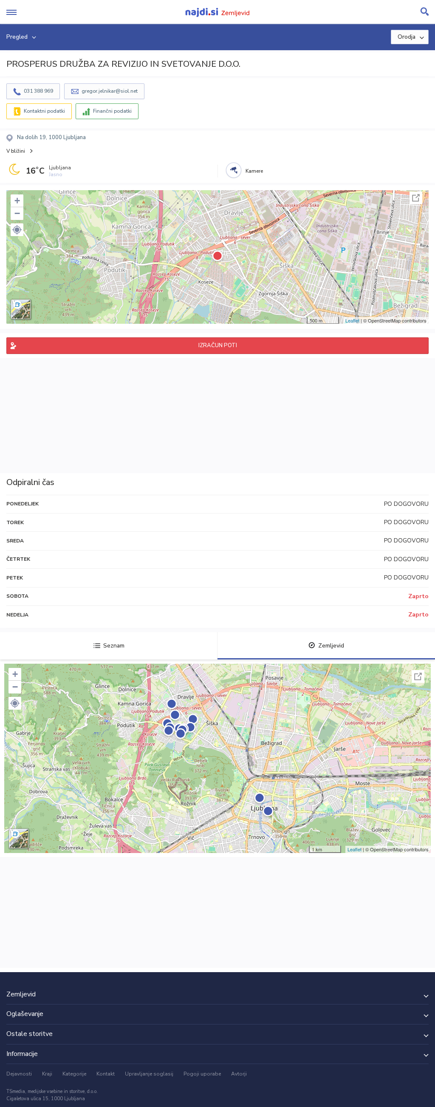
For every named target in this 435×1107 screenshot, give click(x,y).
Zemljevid (331, 646)
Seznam (113, 646)
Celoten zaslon (416, 197)
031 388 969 (38, 91)
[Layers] (20, 309)
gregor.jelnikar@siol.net (110, 91)
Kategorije (74, 1073)
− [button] (17, 213)
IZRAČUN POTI (217, 345)
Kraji (47, 1073)
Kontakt (105, 1073)
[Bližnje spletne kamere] (233, 170)
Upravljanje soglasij (149, 1073)
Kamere (254, 171)
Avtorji (239, 1073)
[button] (17, 229)
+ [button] (17, 200)
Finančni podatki (112, 111)
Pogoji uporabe (202, 1073)
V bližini (15, 151)
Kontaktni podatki (44, 111)
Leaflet (352, 320)
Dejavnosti (19, 1073)
